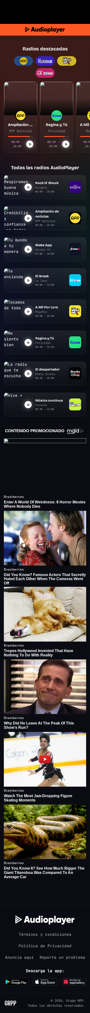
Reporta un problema (62, 957)
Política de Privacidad (45, 945)
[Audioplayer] (45, 30)
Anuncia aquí (19, 957)
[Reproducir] (29, 144)
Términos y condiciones (45, 934)
